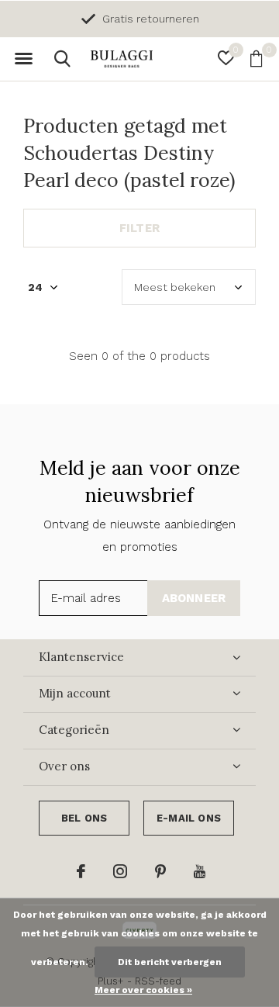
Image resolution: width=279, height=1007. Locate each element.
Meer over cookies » (143, 990)
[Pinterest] (160, 871)
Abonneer (194, 598)
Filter (139, 228)
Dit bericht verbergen (170, 962)
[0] (256, 58)
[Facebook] (81, 871)
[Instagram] (120, 871)
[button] (23, 58)
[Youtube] (199, 871)
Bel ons (84, 818)
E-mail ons (189, 818)
